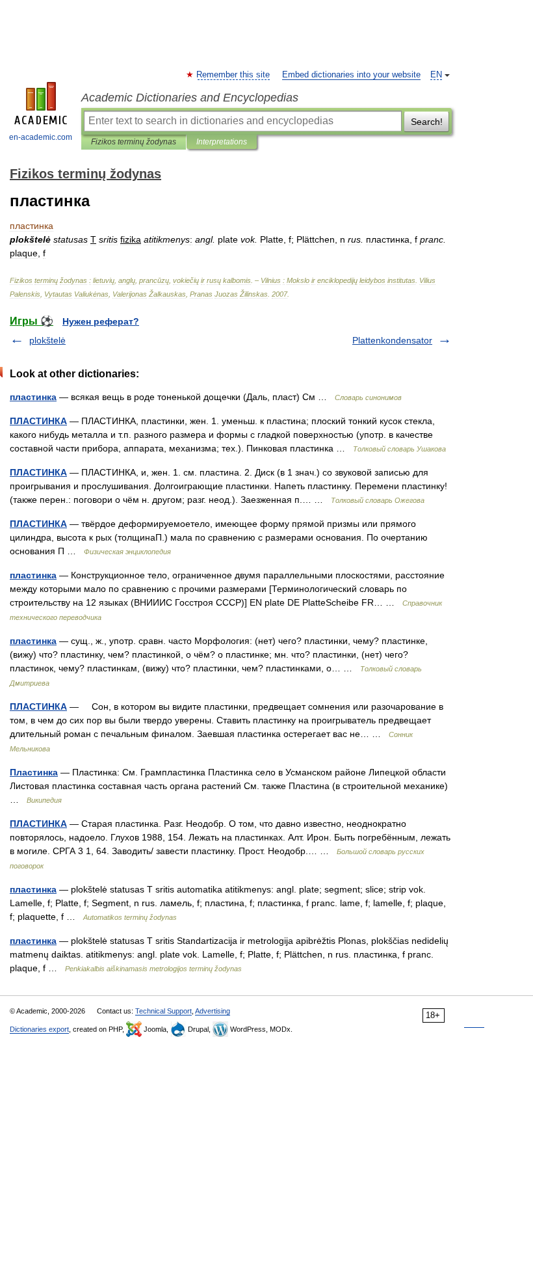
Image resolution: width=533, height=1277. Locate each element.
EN (436, 74)
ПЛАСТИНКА (38, 421)
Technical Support (163, 1011)
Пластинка (34, 772)
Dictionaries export (39, 1029)
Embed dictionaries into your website (351, 74)
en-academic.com (40, 137)
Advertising (212, 1011)
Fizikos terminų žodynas (133, 141)
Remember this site (234, 74)
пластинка (33, 397)
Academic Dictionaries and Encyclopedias (189, 97)
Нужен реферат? (100, 321)
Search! (427, 121)
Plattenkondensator (392, 340)
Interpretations (221, 141)
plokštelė (47, 340)
